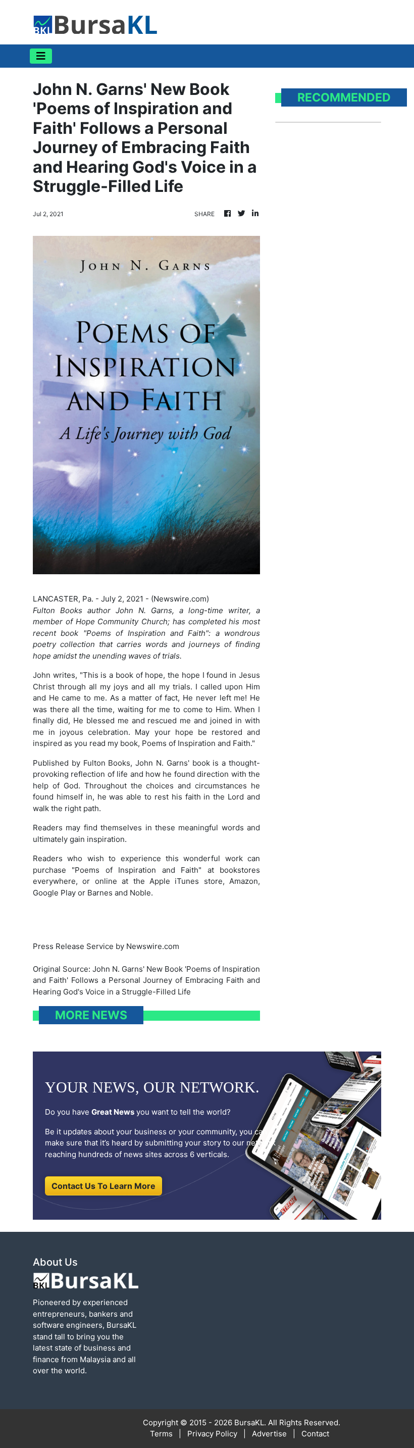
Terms (161, 1433)
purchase (49, 870)
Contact (315, 1433)
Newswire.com (179, 599)
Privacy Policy (212, 1433)
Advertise (269, 1433)
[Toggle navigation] (41, 56)
